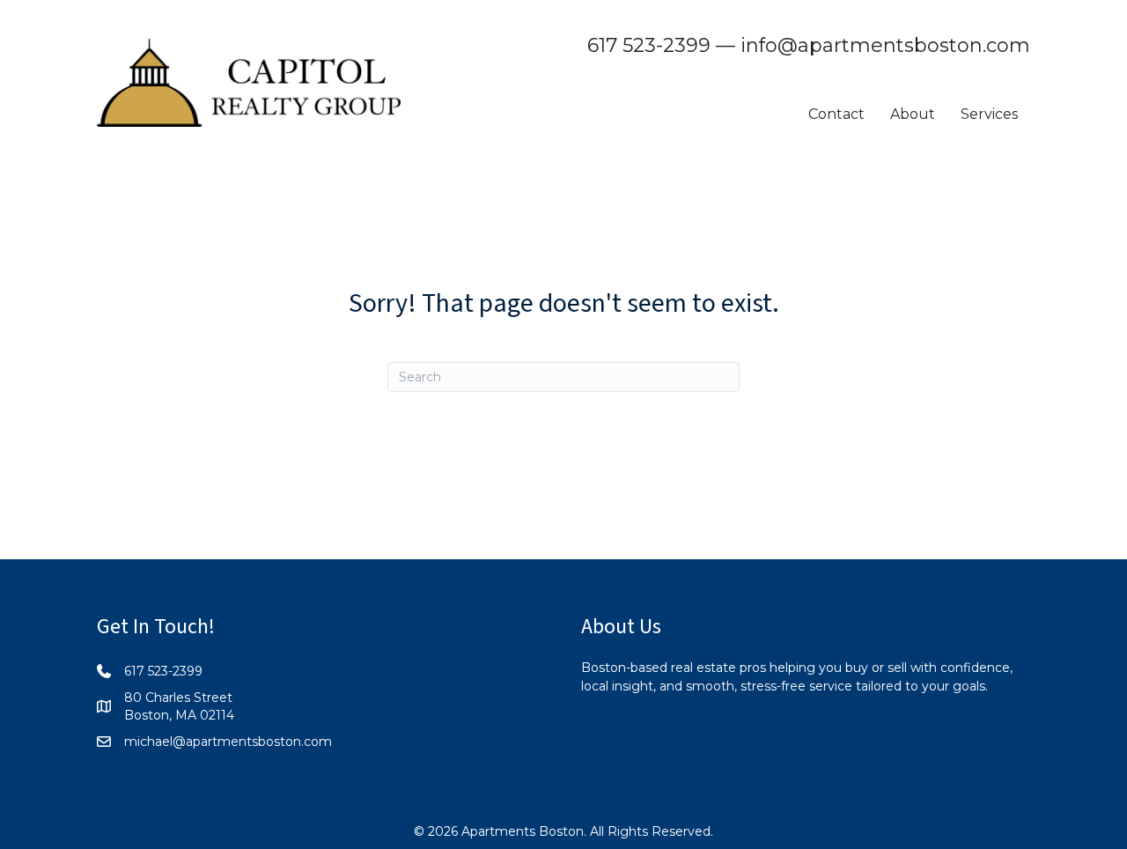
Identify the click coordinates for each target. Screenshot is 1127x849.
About (912, 114)
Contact (836, 114)
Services (989, 114)
